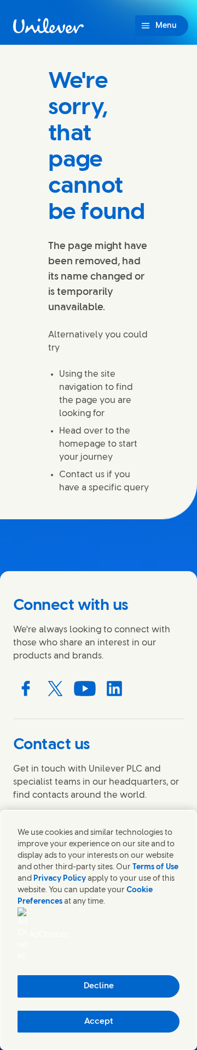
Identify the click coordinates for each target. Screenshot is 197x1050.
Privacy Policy (59, 879)
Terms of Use (155, 867)
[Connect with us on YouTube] (85, 688)
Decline (99, 986)
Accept (98, 1021)
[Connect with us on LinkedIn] (114, 688)
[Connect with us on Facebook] (25, 688)
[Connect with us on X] (55, 688)
